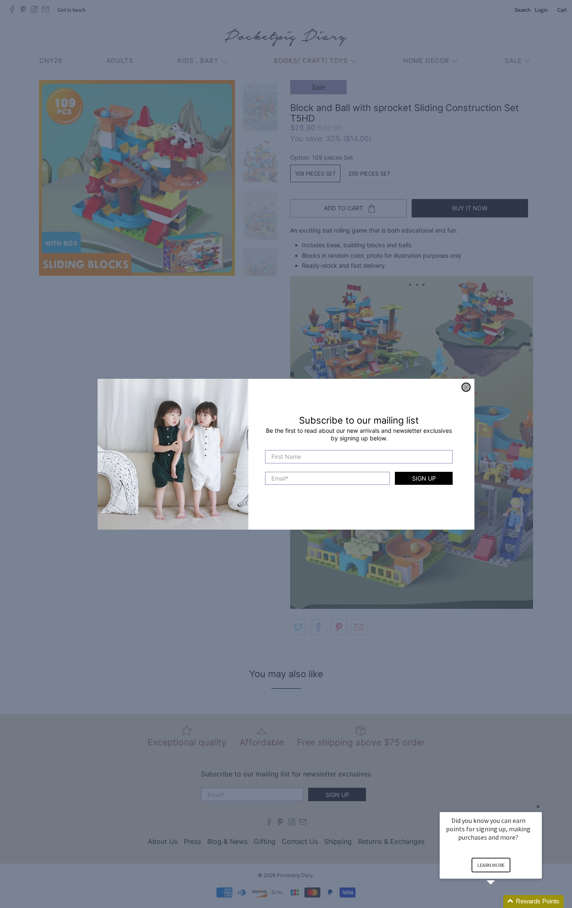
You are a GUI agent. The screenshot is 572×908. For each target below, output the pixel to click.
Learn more (491, 865)
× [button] (538, 806)
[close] (466, 387)
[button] (501, 901)
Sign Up (424, 477)
